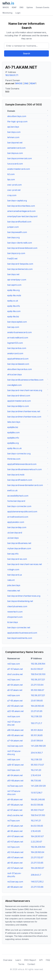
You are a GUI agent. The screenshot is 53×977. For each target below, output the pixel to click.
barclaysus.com (15, 153)
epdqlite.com (13, 432)
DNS (21, 7)
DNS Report (30, 960)
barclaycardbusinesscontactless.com (25, 379)
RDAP (14, 7)
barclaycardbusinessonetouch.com (24, 469)
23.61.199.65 (37, 700)
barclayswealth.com (17, 232)
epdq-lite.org (13, 290)
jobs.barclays (13, 585)
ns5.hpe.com (13, 663)
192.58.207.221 (38, 679)
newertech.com (15, 611)
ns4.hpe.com (13, 716)
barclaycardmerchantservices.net (23, 411)
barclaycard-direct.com (18, 395)
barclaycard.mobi (15, 474)
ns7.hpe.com (13, 820)
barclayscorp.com (16, 253)
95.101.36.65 (37, 735)
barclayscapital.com (17, 321)
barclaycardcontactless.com (21, 206)
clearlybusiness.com (17, 606)
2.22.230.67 (36, 841)
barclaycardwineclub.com (20, 269)
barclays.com (13, 132)
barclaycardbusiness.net (19, 543)
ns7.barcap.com (15, 786)
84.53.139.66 (37, 804)
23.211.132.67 (37, 857)
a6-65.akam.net (15, 862)
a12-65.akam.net (15, 706)
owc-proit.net (13, 190)
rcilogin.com (13, 569)
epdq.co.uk (12, 300)
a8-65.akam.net (15, 831)
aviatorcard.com (15, 353)
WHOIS (6, 7)
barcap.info (13, 553)
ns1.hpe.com (13, 847)
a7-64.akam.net (15, 740)
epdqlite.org (13, 443)
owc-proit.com (14, 184)
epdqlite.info (13, 437)
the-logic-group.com (17, 121)
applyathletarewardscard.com (21, 464)
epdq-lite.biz (13, 316)
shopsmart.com (15, 617)
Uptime (29, 7)
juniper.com (13, 227)
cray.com (11, 195)
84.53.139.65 (37, 826)
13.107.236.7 (36, 792)
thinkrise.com (13, 459)
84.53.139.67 (37, 669)
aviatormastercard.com (18, 169)
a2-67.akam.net (14, 810)
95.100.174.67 (37, 810)
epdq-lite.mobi (14, 295)
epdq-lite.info (13, 306)
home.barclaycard (16, 501)
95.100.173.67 (37, 764)
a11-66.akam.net (15, 804)
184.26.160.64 (37, 852)
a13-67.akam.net (15, 841)
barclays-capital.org (17, 200)
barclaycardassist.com (18, 364)
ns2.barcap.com (15, 746)
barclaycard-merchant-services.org (24, 390)
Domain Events (42, 7)
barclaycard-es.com (17, 559)
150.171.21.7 (36, 723)
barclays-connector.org (18, 453)
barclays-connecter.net (18, 627)
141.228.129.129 (38, 786)
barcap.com (13, 327)
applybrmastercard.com (19, 401)
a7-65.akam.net (15, 700)
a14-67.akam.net (15, 836)
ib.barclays (12, 622)
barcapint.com (14, 285)
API (41, 960)
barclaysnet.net (14, 142)
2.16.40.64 (36, 775)
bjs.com (11, 179)
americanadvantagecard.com (21, 211)
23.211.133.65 (37, 862)
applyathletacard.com (17, 358)
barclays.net (13, 274)
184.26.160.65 (37, 706)
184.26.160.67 (37, 868)
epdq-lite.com (13, 311)
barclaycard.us (14, 574)
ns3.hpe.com (13, 770)
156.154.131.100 (38, 815)
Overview (7, 960)
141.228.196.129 (38, 746)
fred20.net (12, 258)
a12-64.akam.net (15, 852)
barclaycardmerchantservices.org (23, 596)
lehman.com (13, 137)
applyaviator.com (15, 522)
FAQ (48, 960)
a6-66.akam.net (15, 887)
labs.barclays (13, 422)
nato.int (11, 580)
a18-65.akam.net (15, 735)
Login (17, 13)
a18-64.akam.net (15, 730)
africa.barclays (14, 374)
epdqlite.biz (12, 427)
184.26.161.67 (37, 836)
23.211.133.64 (37, 685)
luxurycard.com (15, 163)
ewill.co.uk (12, 490)
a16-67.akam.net (15, 857)
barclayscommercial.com (19, 158)
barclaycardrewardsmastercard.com (25, 485)
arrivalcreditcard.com (17, 337)
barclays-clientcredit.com (19, 242)
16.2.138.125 (36, 716)
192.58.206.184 (38, 663)
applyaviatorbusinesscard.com (22, 632)
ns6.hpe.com (13, 695)
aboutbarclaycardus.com (19, 369)
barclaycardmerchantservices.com (24, 416)
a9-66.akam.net (15, 799)
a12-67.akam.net (15, 868)
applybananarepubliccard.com (22, 511)
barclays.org (13, 237)
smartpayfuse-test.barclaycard (22, 216)
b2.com (11, 174)
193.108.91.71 (11, 75)
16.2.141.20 (36, 770)
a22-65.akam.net (15, 711)
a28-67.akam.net (15, 764)
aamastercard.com (16, 148)
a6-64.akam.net (15, 685)
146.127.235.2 (37, 881)
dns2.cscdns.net (15, 815)
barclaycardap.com (16, 527)
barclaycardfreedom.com (19, 480)
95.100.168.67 (37, 690)
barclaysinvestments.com (19, 638)
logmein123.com (15, 343)
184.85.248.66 (38, 799)
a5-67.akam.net (14, 690)
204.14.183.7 (37, 752)
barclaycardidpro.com (18, 406)
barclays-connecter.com (19, 506)
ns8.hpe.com (13, 759)
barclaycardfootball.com (19, 221)
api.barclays (13, 126)
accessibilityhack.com (17, 495)
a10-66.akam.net (15, 780)
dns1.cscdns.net (15, 674)
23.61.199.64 (37, 740)
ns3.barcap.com (15, 881)
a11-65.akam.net (15, 826)
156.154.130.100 (38, 674)
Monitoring (7, 13)
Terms (21, 964)
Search (26, 53)
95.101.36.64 (37, 730)
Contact (31, 964)
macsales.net (13, 590)
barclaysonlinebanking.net (20, 601)
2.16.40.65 (36, 831)
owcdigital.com (14, 385)
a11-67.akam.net (15, 669)
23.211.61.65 (36, 711)
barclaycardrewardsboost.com (22, 248)
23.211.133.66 (37, 887)
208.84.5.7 (36, 875)
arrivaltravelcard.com (17, 516)
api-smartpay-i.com (16, 279)
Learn (18, 960)
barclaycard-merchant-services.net (24, 564)
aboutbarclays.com (16, 116)
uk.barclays (13, 538)
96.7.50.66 (36, 780)
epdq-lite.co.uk (14, 448)
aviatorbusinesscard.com (19, 332)
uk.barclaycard (14, 532)
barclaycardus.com (16, 348)
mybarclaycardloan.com (19, 548)
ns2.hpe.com (13, 679)
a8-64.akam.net (15, 775)
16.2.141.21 (36, 820)
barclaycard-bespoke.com (20, 264)
